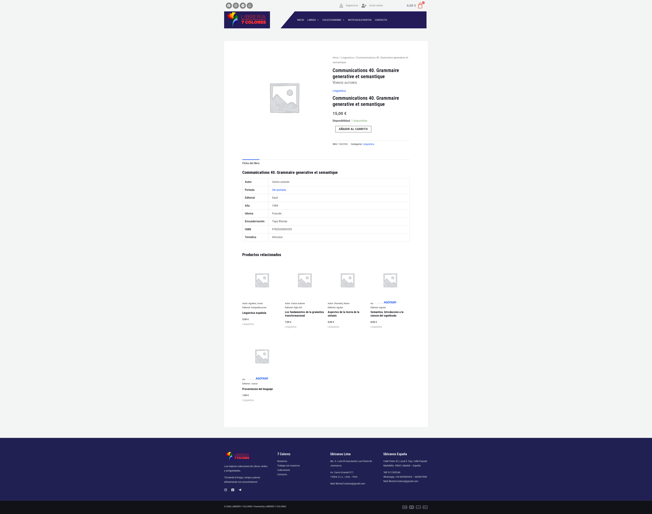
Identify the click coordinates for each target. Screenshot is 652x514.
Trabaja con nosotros (288, 465)
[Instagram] (225, 489)
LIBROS (311, 20)
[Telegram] (239, 489)
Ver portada (279, 189)
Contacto (282, 474)
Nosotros (282, 461)
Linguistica (347, 57)
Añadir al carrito (353, 129)
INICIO (300, 20)
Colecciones (283, 470)
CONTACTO (381, 20)
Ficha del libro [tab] (250, 163)
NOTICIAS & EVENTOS (360, 20)
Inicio (336, 57)
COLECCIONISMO (331, 20)
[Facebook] (232, 489)
